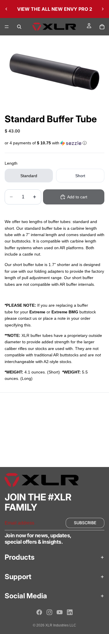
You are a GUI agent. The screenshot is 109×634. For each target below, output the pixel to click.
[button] (54, 143)
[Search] (19, 26)
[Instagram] (49, 612)
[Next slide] (102, 9)
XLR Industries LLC (60, 625)
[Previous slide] (6, 9)
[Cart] (102, 26)
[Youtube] (59, 612)
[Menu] (6, 26)
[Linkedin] (69, 612)
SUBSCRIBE (85, 522)
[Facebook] (39, 612)
